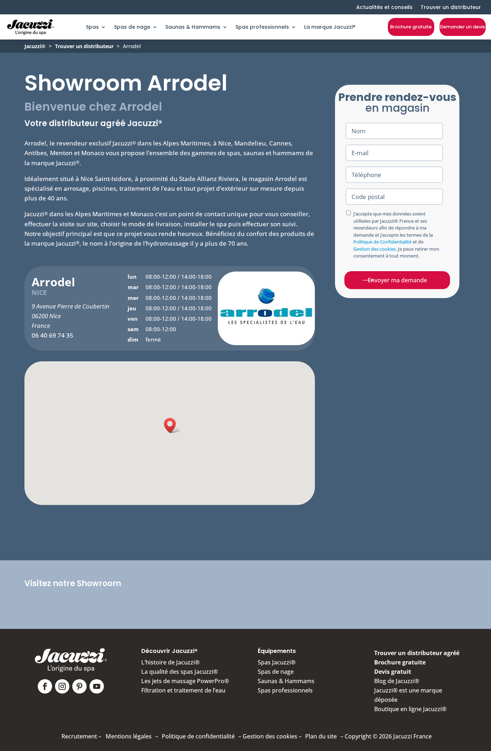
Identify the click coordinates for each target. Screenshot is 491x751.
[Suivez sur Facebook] (45, 686)
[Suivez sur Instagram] (62, 686)
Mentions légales (129, 736)
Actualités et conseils (384, 7)
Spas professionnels (262, 27)
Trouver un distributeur (451, 7)
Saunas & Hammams (192, 27)
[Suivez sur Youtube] (97, 686)
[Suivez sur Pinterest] (79, 686)
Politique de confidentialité (198, 736)
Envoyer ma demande (397, 280)
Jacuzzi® (35, 46)
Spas (92, 27)
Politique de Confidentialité (382, 241)
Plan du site (321, 736)
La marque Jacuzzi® (329, 27)
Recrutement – (81, 736)
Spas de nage (132, 27)
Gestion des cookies (374, 249)
